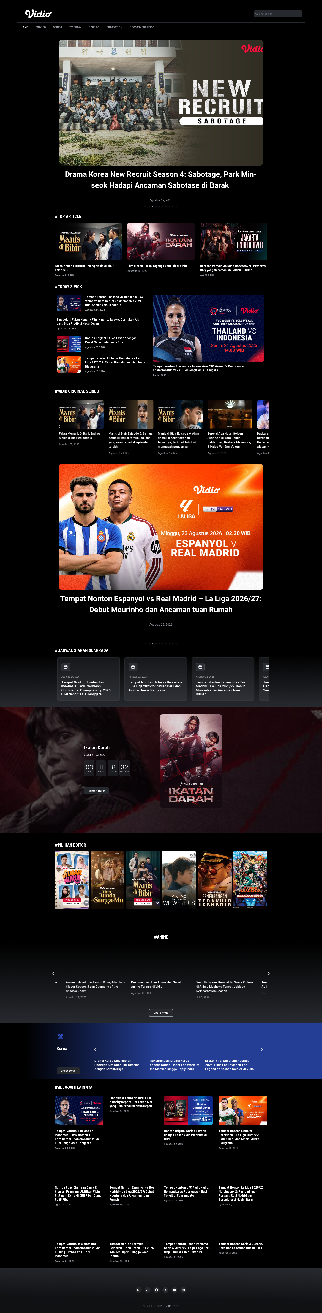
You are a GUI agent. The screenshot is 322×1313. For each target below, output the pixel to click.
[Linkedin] (183, 1290)
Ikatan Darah (97, 747)
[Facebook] (157, 1290)
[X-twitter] (165, 1290)
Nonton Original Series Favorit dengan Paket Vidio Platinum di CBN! (111, 340)
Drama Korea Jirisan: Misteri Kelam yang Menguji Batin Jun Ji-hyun (228, 1065)
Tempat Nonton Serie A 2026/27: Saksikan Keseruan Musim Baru (241, 1246)
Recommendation (142, 27)
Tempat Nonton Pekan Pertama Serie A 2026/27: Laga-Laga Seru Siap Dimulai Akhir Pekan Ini (187, 1248)
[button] (145, 206)
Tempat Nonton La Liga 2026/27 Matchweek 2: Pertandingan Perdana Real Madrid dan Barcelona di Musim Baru (241, 1193)
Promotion (115, 27)
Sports (94, 27)
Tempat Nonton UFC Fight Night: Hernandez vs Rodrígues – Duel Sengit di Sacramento (186, 1191)
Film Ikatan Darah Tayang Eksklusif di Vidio (157, 266)
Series (57, 27)
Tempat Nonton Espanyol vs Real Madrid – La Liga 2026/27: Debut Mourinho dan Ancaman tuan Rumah (221, 688)
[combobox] (278, 13)
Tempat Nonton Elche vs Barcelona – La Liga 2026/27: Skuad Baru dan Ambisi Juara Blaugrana (115, 362)
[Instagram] (139, 1290)
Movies (41, 27)
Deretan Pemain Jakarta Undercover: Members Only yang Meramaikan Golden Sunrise (233, 268)
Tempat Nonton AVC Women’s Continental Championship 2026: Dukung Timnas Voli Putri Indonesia (77, 1250)
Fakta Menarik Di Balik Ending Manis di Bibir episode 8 (84, 268)
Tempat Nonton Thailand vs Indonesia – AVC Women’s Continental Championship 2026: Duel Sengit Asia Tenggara (115, 301)
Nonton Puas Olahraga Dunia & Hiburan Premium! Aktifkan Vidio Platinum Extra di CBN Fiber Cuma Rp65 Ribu (78, 1193)
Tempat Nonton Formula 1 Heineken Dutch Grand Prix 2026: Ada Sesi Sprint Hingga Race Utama (132, 1250)
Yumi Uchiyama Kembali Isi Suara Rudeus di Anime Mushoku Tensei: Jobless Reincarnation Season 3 (159, 987)
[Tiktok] (148, 1290)
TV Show (75, 27)
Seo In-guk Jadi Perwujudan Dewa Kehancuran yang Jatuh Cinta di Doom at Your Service (174, 1065)
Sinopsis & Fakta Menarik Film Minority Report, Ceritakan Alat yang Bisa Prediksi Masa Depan (99, 321)
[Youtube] (174, 1290)
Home (24, 27)
